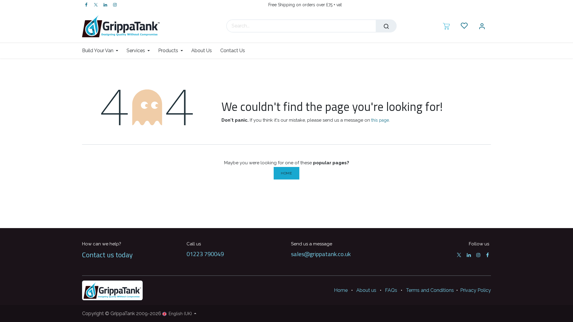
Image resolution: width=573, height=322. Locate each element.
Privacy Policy (475, 290)
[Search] (386, 26)
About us (366, 290)
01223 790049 (205, 253)
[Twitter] (96, 5)
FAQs (391, 290)
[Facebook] (86, 5)
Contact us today (107, 254)
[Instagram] (115, 5)
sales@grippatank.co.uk (321, 253)
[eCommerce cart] (446, 26)
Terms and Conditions (430, 290)
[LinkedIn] (105, 5)
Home (286, 173)
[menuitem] (102, 50)
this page (380, 120)
